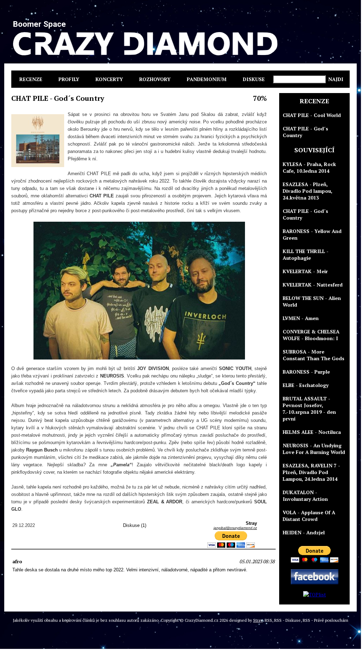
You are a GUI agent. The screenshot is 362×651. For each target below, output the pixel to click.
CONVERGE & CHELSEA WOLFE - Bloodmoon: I (311, 335)
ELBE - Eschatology (306, 385)
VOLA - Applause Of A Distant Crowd (309, 515)
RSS (268, 620)
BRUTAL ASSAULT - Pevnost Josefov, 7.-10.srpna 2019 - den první (309, 408)
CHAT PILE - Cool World (312, 115)
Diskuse (254, 79)
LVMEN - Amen (301, 318)
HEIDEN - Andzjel (304, 532)
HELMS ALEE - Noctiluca (312, 432)
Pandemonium (207, 79)
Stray (258, 620)
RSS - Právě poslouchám (325, 620)
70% (260, 98)
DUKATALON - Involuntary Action (305, 495)
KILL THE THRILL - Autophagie (306, 254)
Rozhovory (155, 79)
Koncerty (109, 79)
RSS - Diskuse (287, 620)
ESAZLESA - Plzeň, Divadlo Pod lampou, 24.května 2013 (307, 191)
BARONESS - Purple (306, 371)
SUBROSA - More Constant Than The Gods (313, 355)
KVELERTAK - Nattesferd (313, 284)
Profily (69, 79)
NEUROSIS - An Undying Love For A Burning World (314, 448)
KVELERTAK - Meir (305, 271)
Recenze (30, 79)
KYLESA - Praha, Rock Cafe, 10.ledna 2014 (309, 167)
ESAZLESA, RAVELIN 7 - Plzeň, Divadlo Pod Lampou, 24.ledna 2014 (311, 472)
